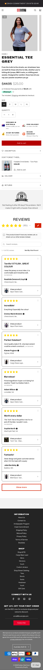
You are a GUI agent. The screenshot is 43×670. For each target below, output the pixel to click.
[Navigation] (2, 10)
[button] (30, 225)
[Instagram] (18, 598)
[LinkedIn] (24, 598)
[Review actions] (38, 258)
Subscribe (21, 623)
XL (27, 104)
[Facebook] (13, 598)
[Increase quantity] (12, 114)
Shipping (15, 95)
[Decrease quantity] (4, 114)
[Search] (35, 10)
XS (4, 104)
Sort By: (27, 250)
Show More (8, 275)
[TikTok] (29, 598)
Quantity (6, 110)
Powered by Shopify (21, 667)
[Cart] (40, 10)
